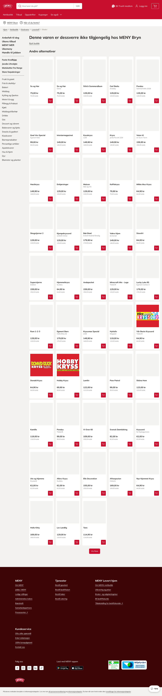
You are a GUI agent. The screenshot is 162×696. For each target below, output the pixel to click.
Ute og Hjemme (37, 478)
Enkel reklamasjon (22, 638)
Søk (78, 6)
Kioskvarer (7, 135)
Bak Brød (87, 233)
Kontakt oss (20, 647)
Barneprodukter (9, 139)
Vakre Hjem (115, 233)
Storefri (139, 233)
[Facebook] (17, 668)
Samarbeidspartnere (23, 608)
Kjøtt (4, 107)
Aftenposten (115, 478)
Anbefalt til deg (10, 37)
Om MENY (19, 585)
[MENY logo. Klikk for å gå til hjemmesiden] (7, 6)
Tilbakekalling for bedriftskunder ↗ (109, 603)
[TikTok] (41, 668)
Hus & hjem (7, 152)
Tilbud (19, 14)
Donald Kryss (36, 380)
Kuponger (43, 14)
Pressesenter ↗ (21, 612)
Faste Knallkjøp (9, 60)
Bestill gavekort (61, 585)
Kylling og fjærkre (10, 95)
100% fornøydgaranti (23, 642)
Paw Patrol (115, 380)
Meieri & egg (8, 99)
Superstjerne (36, 282)
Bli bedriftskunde (102, 599)
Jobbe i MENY (20, 590)
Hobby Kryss (62, 380)
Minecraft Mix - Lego (119, 282)
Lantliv (86, 380)
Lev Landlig (62, 527)
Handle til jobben (11, 52)
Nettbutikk (8, 14)
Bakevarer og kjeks (11, 127)
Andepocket (88, 282)
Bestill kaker (60, 594)
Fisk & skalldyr (9, 83)
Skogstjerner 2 (36, 233)
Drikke (5, 115)
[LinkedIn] (35, 668)
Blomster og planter (11, 160)
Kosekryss (88, 135)
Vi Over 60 (88, 429)
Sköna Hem (141, 380)
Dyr (3, 156)
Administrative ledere (23, 599)
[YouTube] (29, 668)
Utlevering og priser (103, 590)
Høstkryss (34, 184)
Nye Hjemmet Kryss (145, 478)
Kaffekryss (115, 184)
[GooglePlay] (63, 668)
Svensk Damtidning (118, 429)
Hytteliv (113, 331)
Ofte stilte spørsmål (23, 633)
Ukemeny (7, 49)
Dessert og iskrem (10, 123)
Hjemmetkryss (63, 282)
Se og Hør (34, 86)
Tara (85, 527)
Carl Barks (114, 86)
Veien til (140, 135)
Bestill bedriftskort (62, 590)
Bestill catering (61, 599)
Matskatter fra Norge (12, 68)
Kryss (112, 135)
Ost (3, 119)
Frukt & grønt (8, 79)
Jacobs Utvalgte (9, 64)
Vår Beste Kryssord (145, 331)
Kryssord (140, 429)
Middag (5, 91)
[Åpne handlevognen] (155, 6)
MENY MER (8, 45)
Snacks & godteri (10, 131)
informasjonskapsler (75, 691)
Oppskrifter (30, 14)
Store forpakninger (11, 72)
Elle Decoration (90, 478)
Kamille (33, 429)
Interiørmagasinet (65, 135)
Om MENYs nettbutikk (104, 585)
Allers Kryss (62, 478)
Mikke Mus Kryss (143, 184)
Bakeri (5, 87)
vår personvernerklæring (56, 691)
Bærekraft (19, 603)
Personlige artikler (10, 144)
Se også (54, 14)
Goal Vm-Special (37, 135)
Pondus (139, 86)
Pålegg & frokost (10, 103)
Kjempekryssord (64, 233)
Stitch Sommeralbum (92, 86)
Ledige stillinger (21, 594)
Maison (86, 184)
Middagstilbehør (10, 111)
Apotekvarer (8, 148)
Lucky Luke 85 (142, 282)
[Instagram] (23, 668)
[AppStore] (77, 668)
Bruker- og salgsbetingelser (106, 594)
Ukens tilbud (9, 41)
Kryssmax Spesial (91, 331)
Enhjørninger (62, 184)
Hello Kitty (35, 527)
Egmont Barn (63, 331)
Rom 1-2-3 (35, 331)
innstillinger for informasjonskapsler (118, 691)
